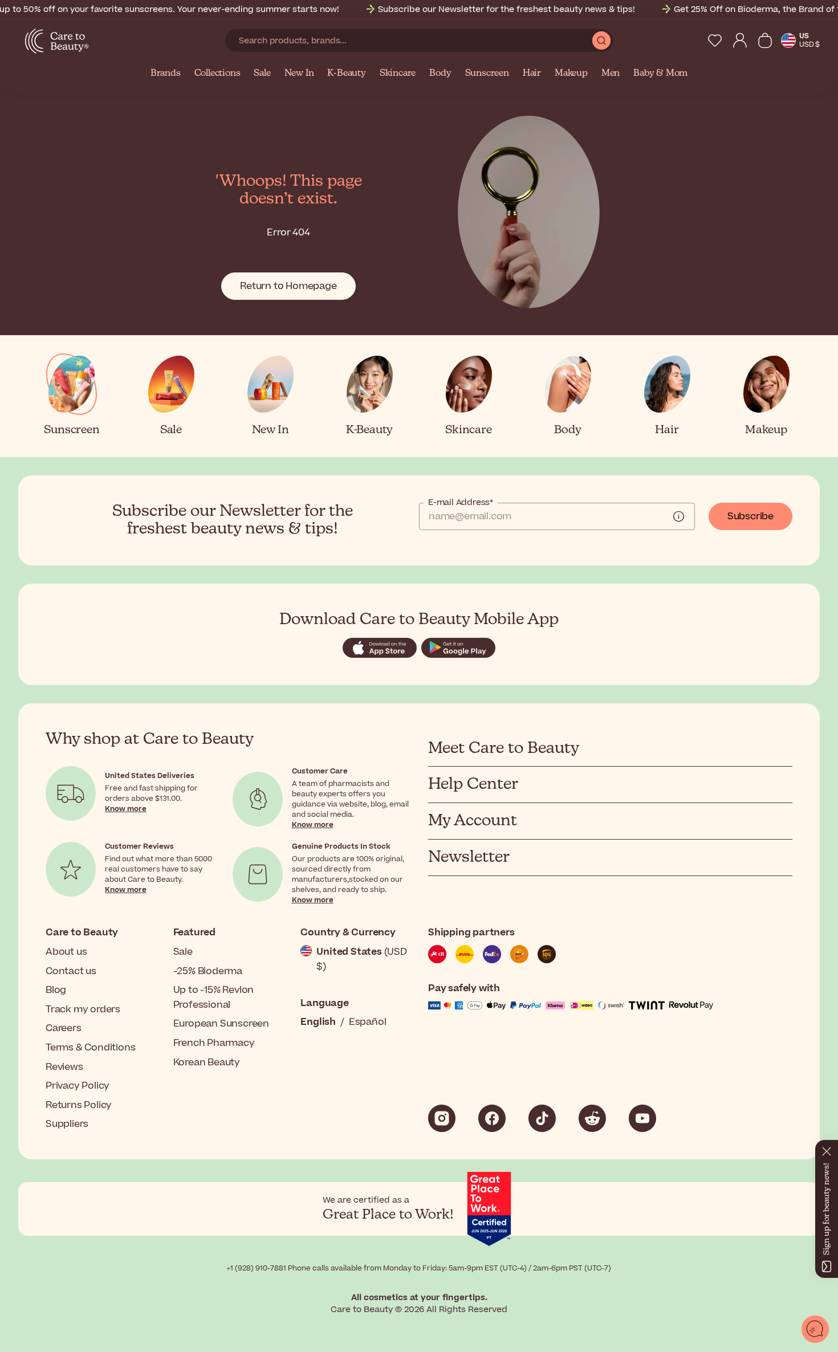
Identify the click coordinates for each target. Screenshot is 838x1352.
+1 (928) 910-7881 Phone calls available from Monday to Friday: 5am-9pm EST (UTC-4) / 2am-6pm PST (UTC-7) (419, 1268)
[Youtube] (642, 1118)
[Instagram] (441, 1118)
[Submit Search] (601, 40)
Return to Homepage (288, 286)
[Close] (826, 1149)
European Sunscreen (221, 1024)
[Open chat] (815, 1329)
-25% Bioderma (207, 971)
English (318, 1022)
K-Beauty (346, 73)
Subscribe (750, 516)
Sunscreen (487, 73)
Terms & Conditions (90, 1047)
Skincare (398, 73)
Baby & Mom (660, 73)
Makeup (571, 73)
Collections (217, 73)
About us (66, 952)
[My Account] (740, 40)
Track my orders (83, 1009)
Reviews (64, 1067)
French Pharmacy (214, 1043)
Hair (532, 73)
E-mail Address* (460, 502)
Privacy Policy (77, 1086)
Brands (165, 73)
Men (610, 73)
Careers (64, 1028)
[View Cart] (765, 40)
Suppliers (67, 1124)
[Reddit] (592, 1118)
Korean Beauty (206, 1062)
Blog (56, 990)
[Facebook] (492, 1118)
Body (440, 73)
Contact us (71, 971)
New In (299, 73)
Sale (262, 73)
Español (368, 1022)
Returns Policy (79, 1105)
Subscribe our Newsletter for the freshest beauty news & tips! (506, 9)
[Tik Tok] (542, 1118)
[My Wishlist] (715, 40)
